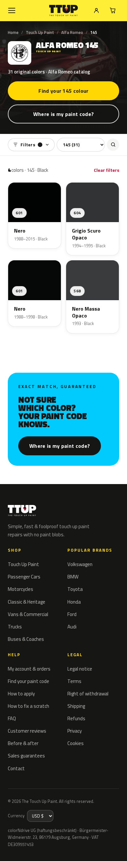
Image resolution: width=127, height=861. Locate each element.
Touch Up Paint (40, 32)
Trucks (15, 626)
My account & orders (29, 669)
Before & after (23, 743)
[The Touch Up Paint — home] (63, 10)
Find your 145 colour (63, 91)
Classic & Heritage (26, 602)
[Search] (113, 144)
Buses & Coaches (26, 639)
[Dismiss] (117, 848)
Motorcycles (20, 589)
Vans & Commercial (28, 614)
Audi (72, 626)
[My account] (96, 10)
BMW (72, 576)
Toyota (75, 589)
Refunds (76, 718)
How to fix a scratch (28, 706)
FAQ (12, 718)
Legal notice (79, 669)
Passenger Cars (24, 576)
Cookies (75, 743)
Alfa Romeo (72, 32)
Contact (16, 768)
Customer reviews (27, 731)
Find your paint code (28, 681)
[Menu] (11, 10)
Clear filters (106, 170)
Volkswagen (79, 564)
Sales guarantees (26, 755)
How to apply (21, 693)
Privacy (74, 731)
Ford (72, 614)
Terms (74, 681)
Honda (74, 602)
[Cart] (112, 10)
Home (13, 32)
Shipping (76, 706)
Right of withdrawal (87, 693)
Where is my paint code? (63, 114)
